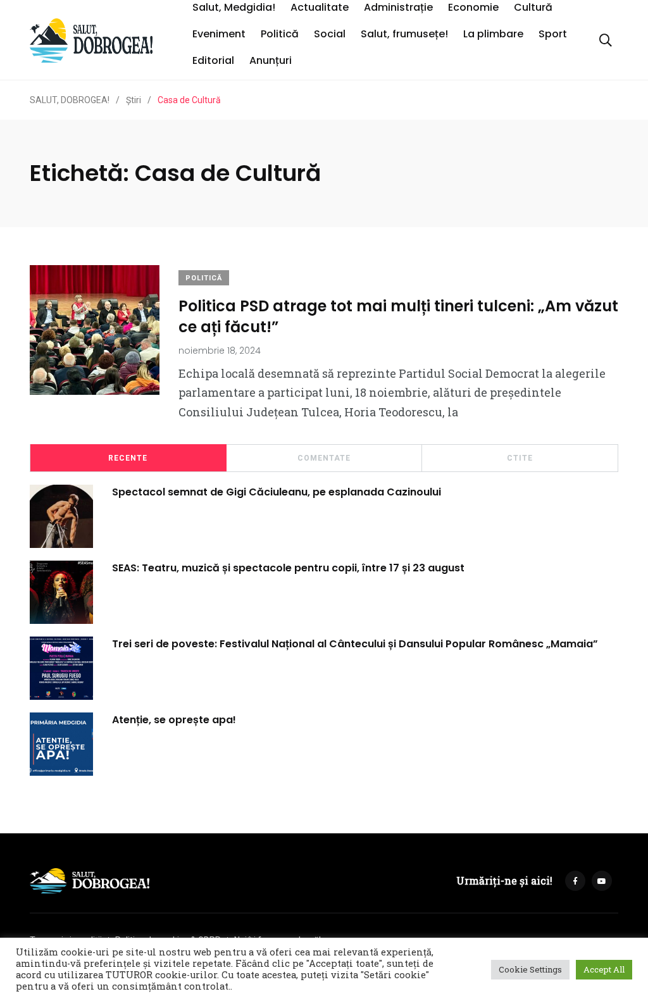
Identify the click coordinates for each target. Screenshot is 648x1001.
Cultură (533, 7)
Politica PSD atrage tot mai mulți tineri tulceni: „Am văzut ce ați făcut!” (398, 316)
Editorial (213, 60)
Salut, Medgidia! (233, 7)
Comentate (324, 458)
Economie (473, 7)
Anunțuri (270, 60)
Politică (280, 34)
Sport (553, 34)
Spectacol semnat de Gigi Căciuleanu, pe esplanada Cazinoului (276, 491)
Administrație (398, 7)
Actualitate (319, 7)
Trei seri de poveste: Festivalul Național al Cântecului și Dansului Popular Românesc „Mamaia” (355, 643)
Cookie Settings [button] (530, 969)
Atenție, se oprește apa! (174, 719)
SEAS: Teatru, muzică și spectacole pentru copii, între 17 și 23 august (288, 567)
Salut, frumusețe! (404, 34)
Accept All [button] (604, 969)
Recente (127, 458)
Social (330, 34)
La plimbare (493, 34)
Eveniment (219, 34)
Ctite (520, 458)
